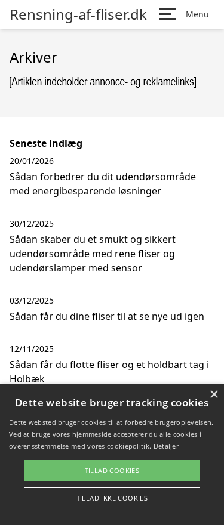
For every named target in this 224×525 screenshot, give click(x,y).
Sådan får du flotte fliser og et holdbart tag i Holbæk (109, 371)
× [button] (213, 394)
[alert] (112, 454)
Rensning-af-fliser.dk (78, 14)
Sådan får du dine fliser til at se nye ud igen (107, 316)
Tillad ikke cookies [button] (112, 497)
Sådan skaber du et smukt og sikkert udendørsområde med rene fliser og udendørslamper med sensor (93, 253)
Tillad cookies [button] (112, 470)
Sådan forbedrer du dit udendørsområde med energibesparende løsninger (103, 183)
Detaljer (166, 445)
